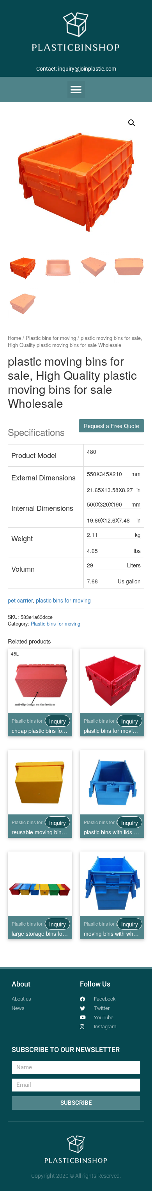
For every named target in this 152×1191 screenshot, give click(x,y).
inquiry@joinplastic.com (87, 69)
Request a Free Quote (111, 426)
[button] (76, 89)
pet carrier (20, 600)
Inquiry (57, 721)
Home (14, 337)
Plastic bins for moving (51, 337)
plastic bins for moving (63, 600)
